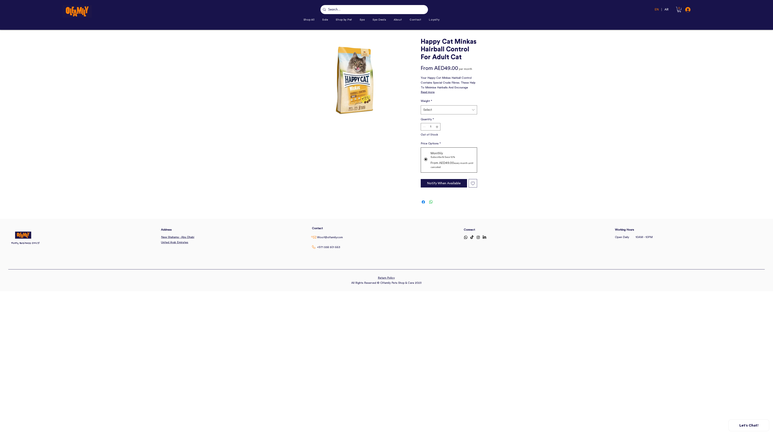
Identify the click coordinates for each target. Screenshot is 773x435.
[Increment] (437, 126)
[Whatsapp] (466, 237)
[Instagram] (478, 237)
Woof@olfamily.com (330, 237)
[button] (344, 19)
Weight (426, 101)
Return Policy (386, 278)
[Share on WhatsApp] (431, 202)
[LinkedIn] (484, 237)
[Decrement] (423, 126)
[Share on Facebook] (423, 202)
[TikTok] (472, 237)
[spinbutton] (430, 126)
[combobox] (449, 109)
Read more (428, 92)
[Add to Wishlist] (473, 183)
